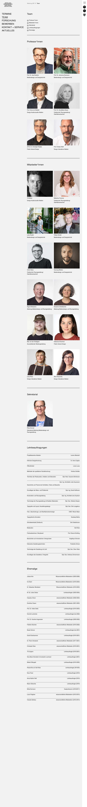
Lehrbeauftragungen (34, 27)
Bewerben (8, 23)
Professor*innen (33, 20)
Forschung (9, 20)
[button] (84, 6)
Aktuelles (8, 30)
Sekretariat (32, 25)
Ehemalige (32, 30)
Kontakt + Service (13, 27)
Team (38, 3)
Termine (7, 13)
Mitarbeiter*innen (33, 23)
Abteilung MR (30, 3)
